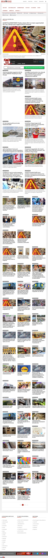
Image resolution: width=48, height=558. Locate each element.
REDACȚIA (20, 525)
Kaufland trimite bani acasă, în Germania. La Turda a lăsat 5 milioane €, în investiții (24, 390)
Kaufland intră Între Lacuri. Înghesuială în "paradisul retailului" (23, 481)
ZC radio (26, 13)
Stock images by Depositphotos (39, 520)
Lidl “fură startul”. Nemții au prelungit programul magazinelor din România (9, 421)
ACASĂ (5, 7)
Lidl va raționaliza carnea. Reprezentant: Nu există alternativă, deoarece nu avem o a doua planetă (23, 292)
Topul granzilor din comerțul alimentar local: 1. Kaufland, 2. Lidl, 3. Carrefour (24, 356)
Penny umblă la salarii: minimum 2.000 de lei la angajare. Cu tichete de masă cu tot (24, 451)
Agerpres (35, 529)
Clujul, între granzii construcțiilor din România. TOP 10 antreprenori (8, 466)
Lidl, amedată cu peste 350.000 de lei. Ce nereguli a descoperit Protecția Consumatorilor (38, 341)
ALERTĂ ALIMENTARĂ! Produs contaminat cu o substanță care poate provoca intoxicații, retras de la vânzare (38, 258)
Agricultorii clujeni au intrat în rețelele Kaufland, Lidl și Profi (38, 407)
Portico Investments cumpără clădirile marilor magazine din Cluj (24, 407)
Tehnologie (5, 520)
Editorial (4, 547)
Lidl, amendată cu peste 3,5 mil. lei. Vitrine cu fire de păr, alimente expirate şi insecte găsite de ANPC (24, 324)
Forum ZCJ (5, 536)
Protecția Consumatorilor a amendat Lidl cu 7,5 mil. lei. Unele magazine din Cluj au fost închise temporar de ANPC (9, 293)
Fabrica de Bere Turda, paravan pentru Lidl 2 (7, 407)
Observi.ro (35, 525)
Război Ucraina (33, 13)
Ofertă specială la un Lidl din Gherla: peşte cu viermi (9, 450)
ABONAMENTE (21, 523)
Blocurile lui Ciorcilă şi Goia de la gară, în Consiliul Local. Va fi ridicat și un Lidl (24, 340)
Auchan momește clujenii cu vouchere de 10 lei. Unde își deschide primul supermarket (9, 497)
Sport (39, 7)
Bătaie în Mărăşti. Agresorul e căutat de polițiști (38, 465)
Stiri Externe (5, 545)
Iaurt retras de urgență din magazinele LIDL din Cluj (38, 291)
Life (3, 543)
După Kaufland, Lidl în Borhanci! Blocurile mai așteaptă (37, 323)
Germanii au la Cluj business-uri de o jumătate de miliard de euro (38, 436)
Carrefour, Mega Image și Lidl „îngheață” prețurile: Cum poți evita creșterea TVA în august (34, 124)
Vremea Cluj (41, 13)
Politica (4, 523)
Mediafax (35, 527)
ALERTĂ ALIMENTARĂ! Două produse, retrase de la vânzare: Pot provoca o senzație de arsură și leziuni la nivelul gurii (35, 174)
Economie (33, 7)
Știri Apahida (13, 15)
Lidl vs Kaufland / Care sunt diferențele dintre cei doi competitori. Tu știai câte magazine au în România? (13, 150)
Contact (35, 1)
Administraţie (20, 7)
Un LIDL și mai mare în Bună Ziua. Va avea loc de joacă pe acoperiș (38, 308)
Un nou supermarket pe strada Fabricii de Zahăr (11, 123)
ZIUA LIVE (20, 13)
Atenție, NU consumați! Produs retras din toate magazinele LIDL (8, 308)
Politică (27, 7)
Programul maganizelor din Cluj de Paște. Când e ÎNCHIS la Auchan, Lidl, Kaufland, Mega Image (35, 150)
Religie (4, 542)
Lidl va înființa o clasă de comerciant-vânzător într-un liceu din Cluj (24, 421)
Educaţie (4, 538)
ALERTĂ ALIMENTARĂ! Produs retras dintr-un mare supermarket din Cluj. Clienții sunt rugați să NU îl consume (23, 23)
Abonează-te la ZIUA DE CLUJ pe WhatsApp (34, 67)
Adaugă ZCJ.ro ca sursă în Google (14, 67)
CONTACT (20, 527)
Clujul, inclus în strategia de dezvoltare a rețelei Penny (38, 450)
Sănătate (11, 10)
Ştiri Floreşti (6, 15)
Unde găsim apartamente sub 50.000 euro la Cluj (9, 435)
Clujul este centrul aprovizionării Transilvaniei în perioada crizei (38, 421)
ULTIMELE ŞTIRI (12, 7)
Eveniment (5, 10)
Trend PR (35, 521)
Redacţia (24, 1)
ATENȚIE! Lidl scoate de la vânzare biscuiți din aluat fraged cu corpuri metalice (23, 257)
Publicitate (30, 1)
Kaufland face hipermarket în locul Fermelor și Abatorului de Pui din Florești (9, 390)
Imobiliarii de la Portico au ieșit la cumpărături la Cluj (37, 355)
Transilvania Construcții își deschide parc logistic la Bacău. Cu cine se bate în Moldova (8, 482)
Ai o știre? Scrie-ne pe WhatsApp (9, 13)
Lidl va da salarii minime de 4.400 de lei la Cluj (8, 373)
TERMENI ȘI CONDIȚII (22, 529)
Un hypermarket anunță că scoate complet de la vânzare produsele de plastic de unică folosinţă (24, 466)
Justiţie (4, 534)
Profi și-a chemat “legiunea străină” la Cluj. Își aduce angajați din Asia (38, 481)
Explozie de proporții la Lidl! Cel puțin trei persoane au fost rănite (24, 374)
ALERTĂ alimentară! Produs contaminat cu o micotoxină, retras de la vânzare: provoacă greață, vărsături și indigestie (9, 258)
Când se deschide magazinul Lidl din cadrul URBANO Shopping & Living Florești (12, 73)
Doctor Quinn (36, 523)
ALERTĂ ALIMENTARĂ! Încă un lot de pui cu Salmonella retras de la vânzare (38, 224)
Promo (4, 549)
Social (4, 527)
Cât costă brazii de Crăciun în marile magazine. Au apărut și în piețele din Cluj (24, 206)
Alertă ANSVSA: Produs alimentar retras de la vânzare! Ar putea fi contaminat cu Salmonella (23, 240)
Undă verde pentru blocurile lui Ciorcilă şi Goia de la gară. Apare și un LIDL (9, 340)
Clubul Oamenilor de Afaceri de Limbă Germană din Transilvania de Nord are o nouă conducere (9, 225)
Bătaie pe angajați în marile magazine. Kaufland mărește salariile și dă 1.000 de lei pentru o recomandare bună (24, 497)
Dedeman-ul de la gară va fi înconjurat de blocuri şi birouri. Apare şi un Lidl (23, 436)
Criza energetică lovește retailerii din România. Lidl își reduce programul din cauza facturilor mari (24, 308)
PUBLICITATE (21, 521)
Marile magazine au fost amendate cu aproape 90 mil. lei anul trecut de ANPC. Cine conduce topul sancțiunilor (9, 274)
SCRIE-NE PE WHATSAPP (23, 520)
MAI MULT (17, 10)
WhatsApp (42, 1)
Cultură (4, 540)
